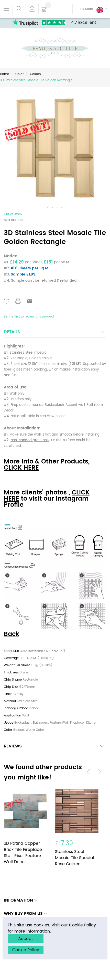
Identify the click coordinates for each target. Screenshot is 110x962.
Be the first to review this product (29, 316)
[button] (90, 9)
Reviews (13, 746)
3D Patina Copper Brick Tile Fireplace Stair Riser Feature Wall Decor (23, 852)
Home (4, 74)
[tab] (55, 333)
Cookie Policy (25, 950)
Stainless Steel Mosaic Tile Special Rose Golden (74, 857)
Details (12, 332)
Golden (35, 74)
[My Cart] (46, 9)
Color (19, 74)
